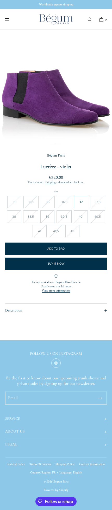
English (77, 472)
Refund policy (16, 464)
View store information (56, 291)
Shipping (50, 182)
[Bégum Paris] (56, 19)
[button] (89, 19)
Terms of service (40, 464)
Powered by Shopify (56, 490)
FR (54, 472)
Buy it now (56, 263)
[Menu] (11, 19)
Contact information (92, 464)
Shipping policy (64, 464)
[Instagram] (56, 363)
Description (13, 310)
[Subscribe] (100, 398)
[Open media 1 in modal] (56, 85)
